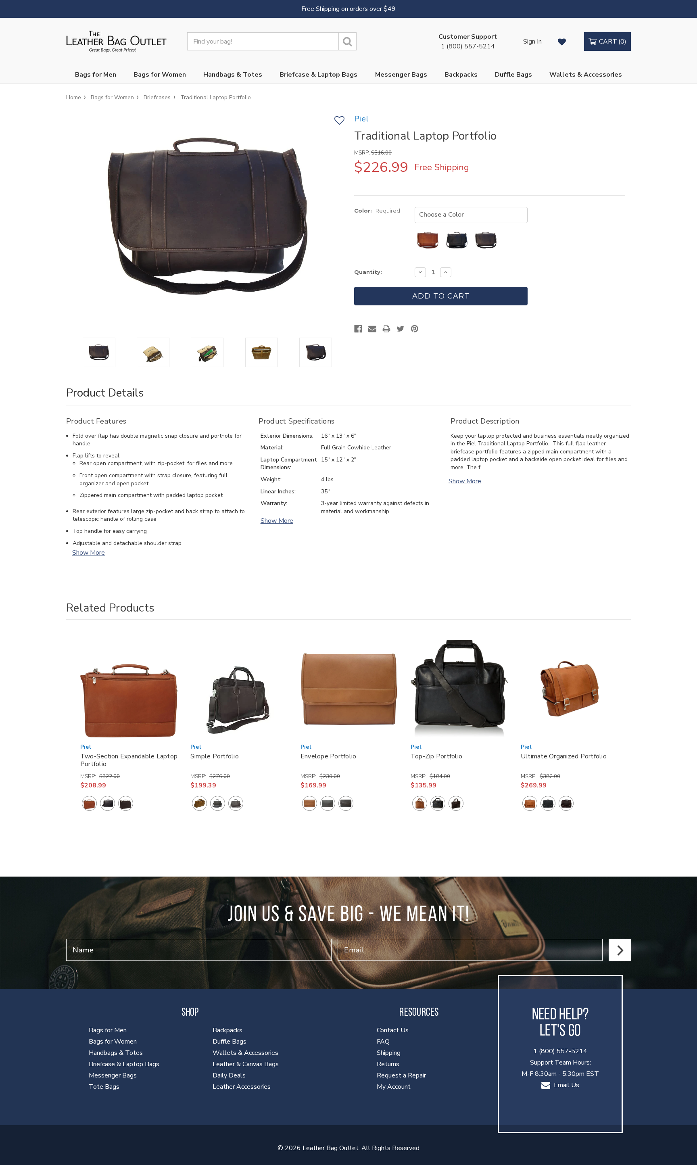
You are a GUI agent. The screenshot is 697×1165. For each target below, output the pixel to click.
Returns (388, 1064)
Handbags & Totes (232, 74)
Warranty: (274, 503)
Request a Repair (401, 1075)
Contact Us (393, 1030)
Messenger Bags (401, 74)
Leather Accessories (242, 1086)
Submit (620, 950)
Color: (377, 210)
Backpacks (461, 74)
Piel (85, 747)
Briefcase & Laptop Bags (318, 74)
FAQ (383, 1041)
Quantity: (368, 272)
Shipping (389, 1052)
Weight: (271, 479)
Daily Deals (229, 1075)
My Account (394, 1086)
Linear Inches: (278, 491)
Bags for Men (95, 74)
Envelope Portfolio (329, 756)
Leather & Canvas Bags (246, 1064)
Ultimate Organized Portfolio (564, 756)
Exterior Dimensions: (287, 436)
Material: (272, 447)
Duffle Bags (513, 74)
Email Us (565, 1085)
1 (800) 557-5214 (467, 41)
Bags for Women (160, 74)
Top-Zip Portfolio (436, 756)
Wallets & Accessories (585, 74)
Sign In (532, 41)
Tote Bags (104, 1086)
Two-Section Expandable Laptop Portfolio (128, 760)
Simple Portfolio (214, 756)
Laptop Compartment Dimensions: (289, 464)
